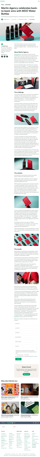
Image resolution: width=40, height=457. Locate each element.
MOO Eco (18, 434)
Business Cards (3, 434)
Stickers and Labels (4, 443)
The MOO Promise (27, 447)
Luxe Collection (19, 447)
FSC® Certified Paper (19, 445)
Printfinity (25, 445)
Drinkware (10, 448)
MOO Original (19, 440)
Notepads (10, 443)
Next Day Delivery (35, 436)
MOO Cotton (19, 439)
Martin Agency (17, 54)
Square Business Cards (4, 437)
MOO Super (19, 437)
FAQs (33, 437)
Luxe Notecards (11, 434)
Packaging (26, 448)
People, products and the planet (27, 437)
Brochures (3, 445)
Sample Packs (19, 443)
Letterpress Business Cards (3, 440)
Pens (9, 446)
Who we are (26, 438)
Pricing (33, 434)
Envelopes (10, 436)
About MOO (26, 433)
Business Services (27, 442)
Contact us (34, 433)
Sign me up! (26, 374)
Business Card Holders (11, 440)
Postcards (2, 442)
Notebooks (28, 217)
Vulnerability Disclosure (34, 447)
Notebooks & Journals (11, 442)
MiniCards (3, 438)
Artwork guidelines (35, 439)
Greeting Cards (3, 448)
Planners (10, 445)
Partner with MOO (27, 450)
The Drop (26, 441)
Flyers (2, 446)
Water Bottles (32, 315)
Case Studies (8, 4)
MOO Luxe (18, 436)
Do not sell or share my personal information (35, 444)
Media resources (27, 434)
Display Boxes (11, 437)
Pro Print (25, 444)
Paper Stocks (19, 433)
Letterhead (10, 433)
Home (2, 4)
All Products (3, 433)
